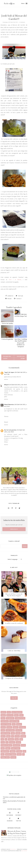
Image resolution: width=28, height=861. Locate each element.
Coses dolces (4, 721)
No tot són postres (10, 430)
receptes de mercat (6, 745)
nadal (8, 736)
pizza (2, 742)
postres (18, 742)
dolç (14, 724)
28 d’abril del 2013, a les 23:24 (15, 405)
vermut (19, 754)
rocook (23, 745)
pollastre (12, 742)
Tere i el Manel (15, 280)
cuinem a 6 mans (14, 721)
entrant (3, 727)
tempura (12, 751)
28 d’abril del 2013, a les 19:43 (18, 385)
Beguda (3, 715)
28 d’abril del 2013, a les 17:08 (15, 373)
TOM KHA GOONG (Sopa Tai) (21, 315)
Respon (6, 379)
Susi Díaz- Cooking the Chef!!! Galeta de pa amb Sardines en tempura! (21, 343)
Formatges (22, 727)
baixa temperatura (17, 712)
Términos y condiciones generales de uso (14, 798)
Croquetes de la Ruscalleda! (14, 678)
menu (23, 733)
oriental (23, 736)
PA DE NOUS (13, 849)
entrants (9, 727)
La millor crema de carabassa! (14, 623)
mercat (3, 736)
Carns (21, 715)
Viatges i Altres (5, 757)
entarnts (19, 724)
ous (2, 739)
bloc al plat (10, 715)
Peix (21, 739)
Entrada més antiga (21, 357)
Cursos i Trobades (6, 724)
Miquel (6, 385)
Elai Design (24, 851)
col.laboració (10, 718)
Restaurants (16, 745)
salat (2, 748)
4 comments (22, 22)
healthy (18, 733)
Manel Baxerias (9, 404)
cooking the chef (20, 718)
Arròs (8, 712)
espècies (15, 727)
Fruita (2, 730)
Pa (6, 739)
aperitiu (3, 712)
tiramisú (19, 751)
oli (12, 736)
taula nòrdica (4, 751)
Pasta (16, 739)
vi (23, 754)
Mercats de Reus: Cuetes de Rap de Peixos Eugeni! (13, 594)
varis (2, 754)
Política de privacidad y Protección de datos (14, 802)
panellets (11, 739)
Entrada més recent (7, 357)
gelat (12, 733)
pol (7, 742)
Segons (8, 748)
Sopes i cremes (15, 748)
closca (3, 718)
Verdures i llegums (10, 754)
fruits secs (19, 730)
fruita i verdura (10, 730)
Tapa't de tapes (9, 372)
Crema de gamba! (7, 339)
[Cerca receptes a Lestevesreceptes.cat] (14, 775)
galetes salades (5, 733)
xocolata (13, 757)
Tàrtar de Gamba (7, 323)
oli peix (17, 736)
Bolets (16, 715)
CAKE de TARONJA (14, 651)
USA (24, 751)
